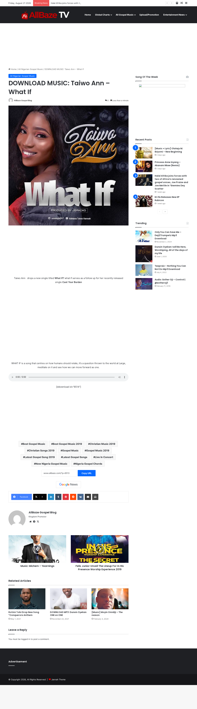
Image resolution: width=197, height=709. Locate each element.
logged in (25, 639)
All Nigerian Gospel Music (30, 69)
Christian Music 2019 (102, 443)
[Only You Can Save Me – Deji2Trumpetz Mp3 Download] (143, 236)
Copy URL (87, 473)
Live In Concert (104, 457)
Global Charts (102, 14)
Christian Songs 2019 (41, 450)
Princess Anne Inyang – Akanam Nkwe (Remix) (168, 164)
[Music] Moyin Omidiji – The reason (107, 614)
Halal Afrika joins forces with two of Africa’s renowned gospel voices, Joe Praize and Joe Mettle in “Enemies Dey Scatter (109, 3)
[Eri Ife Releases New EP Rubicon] (143, 201)
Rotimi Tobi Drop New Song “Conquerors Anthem (23, 614)
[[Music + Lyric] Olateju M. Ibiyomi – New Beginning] (143, 152)
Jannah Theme (58, 679)
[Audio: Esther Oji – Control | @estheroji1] (143, 284)
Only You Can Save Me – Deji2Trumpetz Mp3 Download (168, 235)
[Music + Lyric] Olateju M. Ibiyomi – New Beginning (169, 150)
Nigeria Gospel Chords (88, 463)
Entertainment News (174, 14)
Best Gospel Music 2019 (67, 443)
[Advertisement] (98, 41)
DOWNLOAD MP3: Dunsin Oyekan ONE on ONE (68, 614)
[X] (38, 521)
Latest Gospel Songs (74, 457)
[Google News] (68, 484)
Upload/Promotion (149, 14)
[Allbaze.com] (45, 14)
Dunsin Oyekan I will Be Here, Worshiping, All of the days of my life (171, 250)
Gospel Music (70, 450)
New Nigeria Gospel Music (51, 463)
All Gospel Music (124, 14)
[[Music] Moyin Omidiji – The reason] (110, 598)
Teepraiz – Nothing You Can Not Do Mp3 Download (170, 267)
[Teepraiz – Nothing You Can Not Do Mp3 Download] (143, 270)
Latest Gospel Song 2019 (40, 457)
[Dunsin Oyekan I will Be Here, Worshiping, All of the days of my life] (143, 253)
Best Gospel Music (34, 443)
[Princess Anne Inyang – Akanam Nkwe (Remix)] (143, 166)
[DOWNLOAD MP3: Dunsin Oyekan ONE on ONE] (68, 598)
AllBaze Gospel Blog (23, 100)
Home (88, 14)
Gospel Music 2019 (97, 450)
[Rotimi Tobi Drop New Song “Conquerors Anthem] (26, 598)
